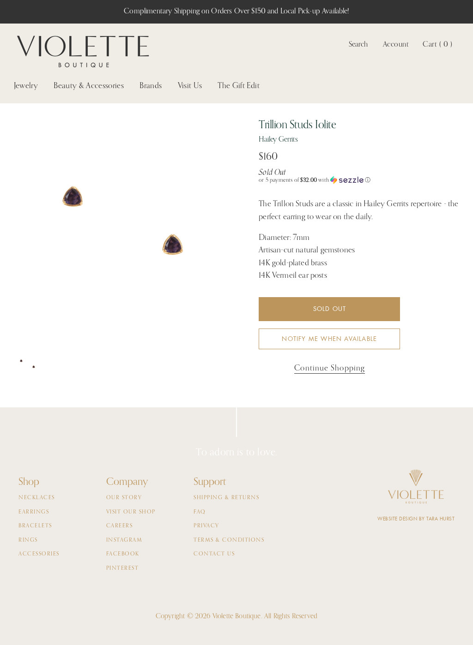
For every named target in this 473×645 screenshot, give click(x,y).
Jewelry (26, 86)
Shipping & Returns (226, 498)
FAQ (200, 512)
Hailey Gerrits (278, 139)
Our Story (124, 498)
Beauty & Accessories (89, 86)
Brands (150, 86)
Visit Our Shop (131, 512)
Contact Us (214, 554)
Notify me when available (329, 339)
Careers (119, 526)
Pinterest (122, 568)
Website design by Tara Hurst (416, 519)
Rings (28, 540)
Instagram (124, 540)
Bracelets (35, 526)
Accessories (39, 554)
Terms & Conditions (229, 540)
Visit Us (190, 86)
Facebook (122, 554)
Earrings (33, 512)
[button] (359, 180)
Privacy (206, 526)
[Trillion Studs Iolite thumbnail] (27, 365)
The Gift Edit (238, 86)
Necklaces (36, 498)
